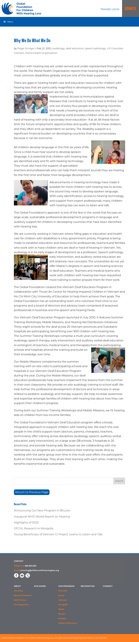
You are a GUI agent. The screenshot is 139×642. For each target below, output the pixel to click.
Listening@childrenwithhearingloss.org (39, 571)
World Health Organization (41, 53)
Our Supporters (21, 605)
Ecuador (62, 619)
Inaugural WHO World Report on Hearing (42, 516)
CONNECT (108, 586)
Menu (10, 21)
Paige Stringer (26, 48)
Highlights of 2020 (26, 522)
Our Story (18, 591)
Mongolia (62, 605)
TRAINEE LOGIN (110, 9)
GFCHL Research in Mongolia (33, 528)
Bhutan (62, 614)
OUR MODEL (40, 586)
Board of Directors (23, 596)
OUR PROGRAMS (66, 586)
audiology (59, 48)
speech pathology (95, 48)
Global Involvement (67, 623)
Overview (62, 591)
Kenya (61, 596)
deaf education (75, 48)
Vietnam (62, 600)
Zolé (104, 638)
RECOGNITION (88, 586)
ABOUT (17, 586)
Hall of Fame (20, 600)
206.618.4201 (30, 566)
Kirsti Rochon (88, 638)
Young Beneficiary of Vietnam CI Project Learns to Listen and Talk (58, 534)
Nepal (61, 609)
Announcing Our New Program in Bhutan (42, 510)
